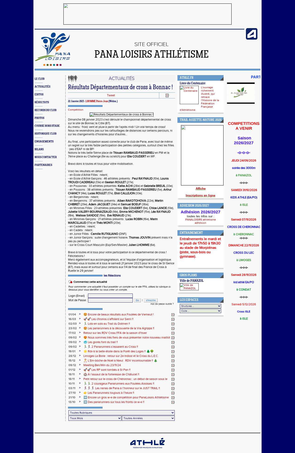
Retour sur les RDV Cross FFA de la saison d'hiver (115, 333)
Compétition (75, 109)
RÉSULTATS (42, 102)
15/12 (71, 360)
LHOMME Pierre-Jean (97, 101)
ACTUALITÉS (42, 86)
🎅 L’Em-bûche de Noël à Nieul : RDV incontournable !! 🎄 (120, 360)
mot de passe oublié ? (162, 304)
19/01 (71, 351)
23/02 (72, 328)
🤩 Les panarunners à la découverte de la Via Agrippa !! (118, 328)
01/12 (71, 370)
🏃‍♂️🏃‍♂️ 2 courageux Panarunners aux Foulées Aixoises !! (118, 383)
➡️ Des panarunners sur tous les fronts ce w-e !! (113, 402)
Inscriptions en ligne (200, 195)
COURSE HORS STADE (47, 125)
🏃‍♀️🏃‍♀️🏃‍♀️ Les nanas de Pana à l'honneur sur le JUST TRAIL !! (121, 388)
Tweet (111, 95)
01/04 (72, 314)
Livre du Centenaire (192, 83)
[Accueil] (52, 65)
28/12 (72, 356)
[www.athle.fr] (251, 39)
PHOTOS (39, 118)
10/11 (71, 383)
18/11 (71, 374)
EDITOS (39, 94)
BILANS (39, 149)
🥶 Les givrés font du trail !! (100, 342)
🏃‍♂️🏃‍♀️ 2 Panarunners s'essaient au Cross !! (110, 347)
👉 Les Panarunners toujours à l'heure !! (108, 393)
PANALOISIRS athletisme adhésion (200, 221)
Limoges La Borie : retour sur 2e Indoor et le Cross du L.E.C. (121, 356)
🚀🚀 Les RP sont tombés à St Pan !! (106, 370)
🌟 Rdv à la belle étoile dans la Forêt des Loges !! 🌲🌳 (118, 351)
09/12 (72, 365)
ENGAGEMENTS (44, 141)
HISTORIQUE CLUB (45, 133)
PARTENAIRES (43, 165)
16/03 (72, 319)
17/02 (72, 333)
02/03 (72, 324)
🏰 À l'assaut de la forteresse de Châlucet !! (111, 374)
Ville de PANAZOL (192, 281)
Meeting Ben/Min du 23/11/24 (102, 365)
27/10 (72, 393)
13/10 (71, 402)
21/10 (71, 397)
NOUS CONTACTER (46, 157)
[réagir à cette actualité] (173, 315)
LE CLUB (39, 78)
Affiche (201, 188)
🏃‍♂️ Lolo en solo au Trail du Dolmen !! (106, 324)
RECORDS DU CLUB (45, 110)
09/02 (72, 337)
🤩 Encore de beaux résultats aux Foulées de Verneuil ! (118, 314)
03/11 (71, 388)
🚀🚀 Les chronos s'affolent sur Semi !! (108, 319)
